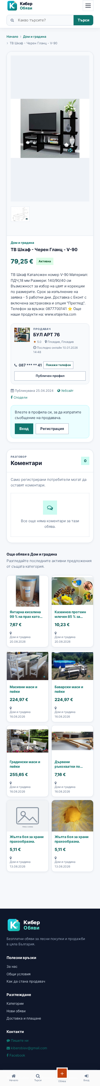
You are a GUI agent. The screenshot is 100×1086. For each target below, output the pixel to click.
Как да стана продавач (26, 981)
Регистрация (52, 428)
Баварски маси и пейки (69, 689)
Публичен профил (50, 376)
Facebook (16, 1055)
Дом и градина (34, 36)
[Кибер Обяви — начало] (22, 5)
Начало (12, 36)
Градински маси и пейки (25, 764)
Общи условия (19, 974)
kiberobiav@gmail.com (28, 1048)
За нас (12, 966)
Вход (24, 428)
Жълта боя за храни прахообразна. (27, 839)
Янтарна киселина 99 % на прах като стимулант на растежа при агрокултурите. (25, 614)
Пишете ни (19, 1040)
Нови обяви (16, 1011)
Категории (15, 1003)
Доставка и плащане (24, 1018)
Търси (83, 20)
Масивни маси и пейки (23, 689)
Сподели (20, 397)
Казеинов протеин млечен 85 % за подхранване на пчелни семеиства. (71, 614)
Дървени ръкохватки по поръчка (67, 764)
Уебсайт (67, 390)
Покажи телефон (58, 365)
